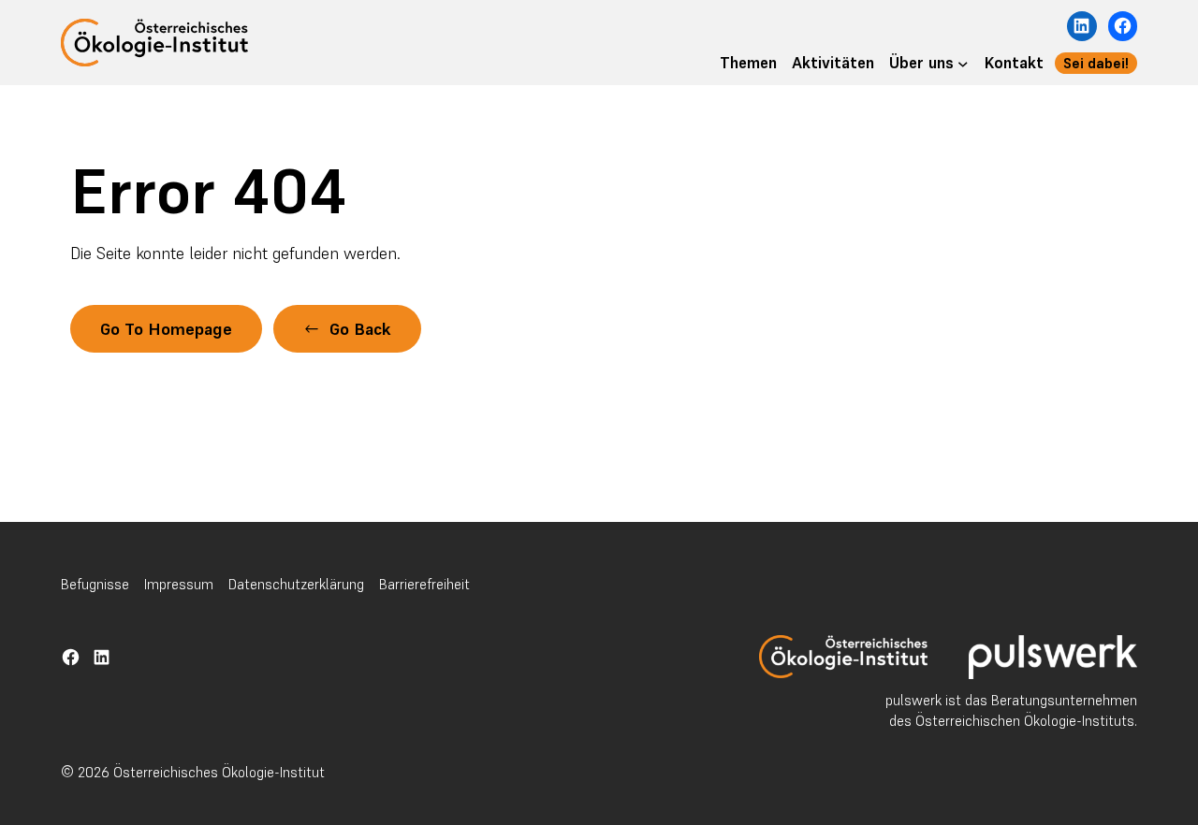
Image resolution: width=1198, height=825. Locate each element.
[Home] (843, 656)
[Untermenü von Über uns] (963, 63)
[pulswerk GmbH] (1053, 657)
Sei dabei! (1096, 63)
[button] (347, 329)
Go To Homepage (166, 329)
